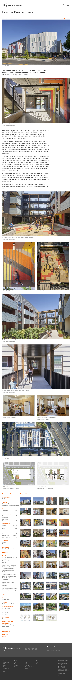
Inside (4, 665)
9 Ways (26, 668)
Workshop (5, 669)
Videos (26, 663)
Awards (16, 666)
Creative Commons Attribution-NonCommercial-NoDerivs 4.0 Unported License (63, 666)
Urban (4, 663)
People (15, 663)
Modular (5, 666)
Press (37, 662)
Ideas (26, 660)
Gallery (63, 18)
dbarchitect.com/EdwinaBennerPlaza (12, 505)
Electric (4, 636)
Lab (4, 671)
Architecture (6, 662)
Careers (16, 665)
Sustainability (6, 668)
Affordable (5, 634)
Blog (26, 662)
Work (4, 660)
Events (37, 663)
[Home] (12, 5)
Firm (15, 662)
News (37, 660)
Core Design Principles (30, 666)
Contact (48, 660)
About (15, 660)
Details (67, 18)
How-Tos (27, 665)
